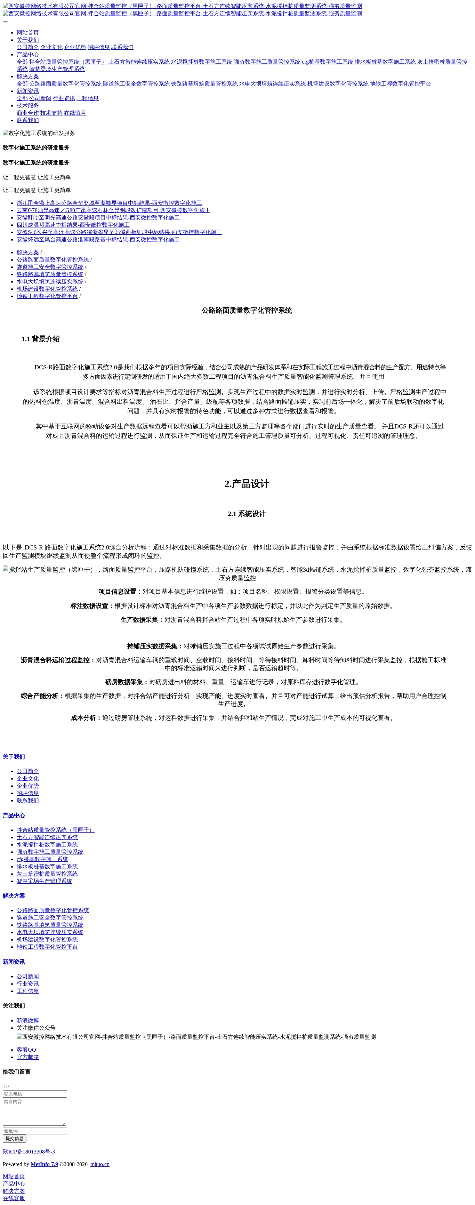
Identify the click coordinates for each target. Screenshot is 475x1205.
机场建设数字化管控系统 (47, 289)
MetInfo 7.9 (44, 1164)
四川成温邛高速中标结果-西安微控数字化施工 (73, 225)
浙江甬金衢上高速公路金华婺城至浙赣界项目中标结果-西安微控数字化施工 (109, 203)
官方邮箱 (28, 1057)
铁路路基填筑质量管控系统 (50, 274)
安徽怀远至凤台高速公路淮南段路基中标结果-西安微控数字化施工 (98, 239)
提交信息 (15, 1138)
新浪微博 (28, 1020)
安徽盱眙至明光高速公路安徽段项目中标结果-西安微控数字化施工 (98, 217)
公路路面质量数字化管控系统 (53, 260)
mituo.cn (100, 1164)
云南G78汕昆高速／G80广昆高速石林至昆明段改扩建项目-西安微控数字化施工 (113, 210)
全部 (22, 62)
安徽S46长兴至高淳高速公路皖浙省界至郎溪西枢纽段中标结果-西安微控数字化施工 (119, 232)
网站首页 (28, 32)
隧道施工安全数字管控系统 (50, 267)
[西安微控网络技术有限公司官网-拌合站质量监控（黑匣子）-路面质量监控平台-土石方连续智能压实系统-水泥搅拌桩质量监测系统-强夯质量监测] (237, 10)
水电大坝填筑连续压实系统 (50, 281)
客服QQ (26, 1050)
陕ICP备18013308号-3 (29, 1152)
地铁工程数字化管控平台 (47, 296)
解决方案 (28, 252)
